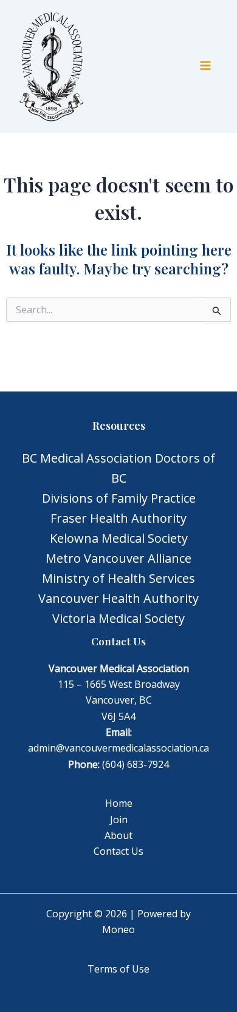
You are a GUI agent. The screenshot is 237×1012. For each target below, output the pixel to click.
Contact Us (118, 851)
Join (119, 819)
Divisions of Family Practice (119, 498)
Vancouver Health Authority (118, 598)
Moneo (118, 929)
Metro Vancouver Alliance (118, 558)
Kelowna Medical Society (119, 538)
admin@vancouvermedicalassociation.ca (118, 748)
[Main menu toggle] (205, 65)
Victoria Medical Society (118, 618)
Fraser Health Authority (118, 518)
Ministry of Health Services (118, 578)
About (118, 835)
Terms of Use (118, 969)
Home (118, 803)
